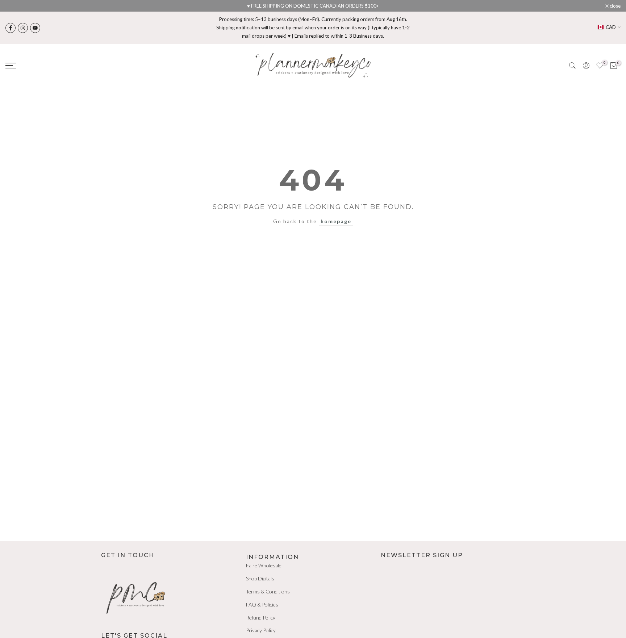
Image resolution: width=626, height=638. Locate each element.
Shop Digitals (260, 578)
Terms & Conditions (268, 591)
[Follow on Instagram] (23, 28)
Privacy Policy (261, 630)
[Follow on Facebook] (10, 28)
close (15, 6)
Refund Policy (260, 617)
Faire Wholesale (263, 565)
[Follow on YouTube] (35, 28)
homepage (336, 221)
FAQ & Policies (262, 604)
